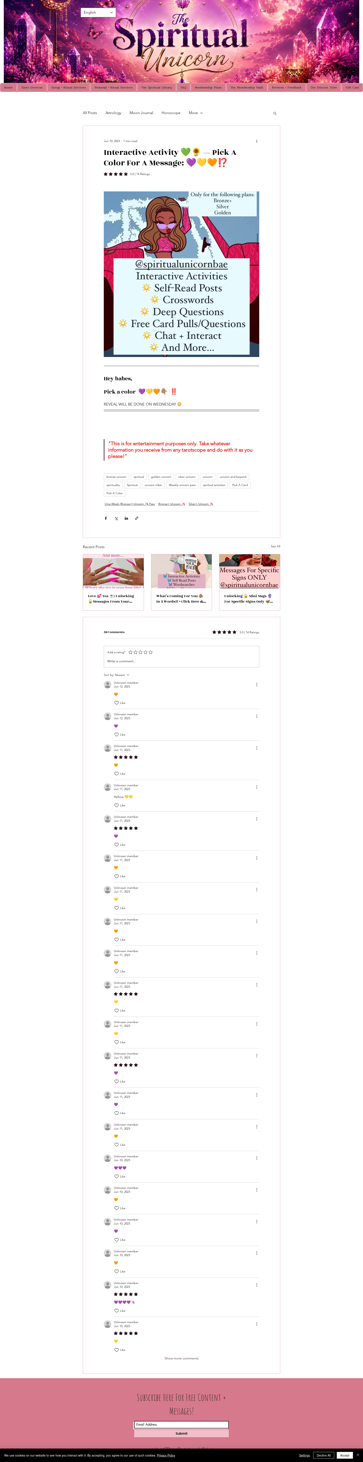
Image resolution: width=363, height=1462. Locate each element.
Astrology (113, 113)
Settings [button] (304, 1455)
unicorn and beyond (233, 477)
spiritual (139, 477)
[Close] (357, 1455)
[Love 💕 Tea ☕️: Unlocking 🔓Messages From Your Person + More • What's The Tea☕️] (113, 571)
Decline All (324, 1455)
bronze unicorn (116, 477)
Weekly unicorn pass (182, 485)
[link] (271, 10)
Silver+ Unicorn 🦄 (201, 504)
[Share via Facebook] (106, 518)
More (193, 113)
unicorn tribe (153, 485)
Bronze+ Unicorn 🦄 (171, 504)
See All (275, 546)
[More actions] (256, 141)
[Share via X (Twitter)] (116, 518)
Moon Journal (141, 113)
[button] (275, 113)
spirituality (113, 485)
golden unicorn (161, 477)
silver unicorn (187, 477)
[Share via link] (137, 518)
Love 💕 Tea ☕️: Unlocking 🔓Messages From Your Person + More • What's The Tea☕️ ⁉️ (111, 598)
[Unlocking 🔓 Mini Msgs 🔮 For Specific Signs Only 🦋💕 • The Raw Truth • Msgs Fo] (249, 571)
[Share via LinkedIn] (126, 518)
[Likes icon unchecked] (116, 702)
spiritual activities (214, 485)
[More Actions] (256, 684)
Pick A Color (115, 493)
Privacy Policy (166, 1455)
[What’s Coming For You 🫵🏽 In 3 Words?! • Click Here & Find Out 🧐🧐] (181, 571)
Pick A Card (240, 485)
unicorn (208, 477)
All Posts (90, 113)
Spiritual (132, 485)
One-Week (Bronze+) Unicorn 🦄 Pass (130, 504)
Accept (344, 1455)
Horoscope (171, 113)
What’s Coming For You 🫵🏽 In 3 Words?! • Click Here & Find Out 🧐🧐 (179, 598)
